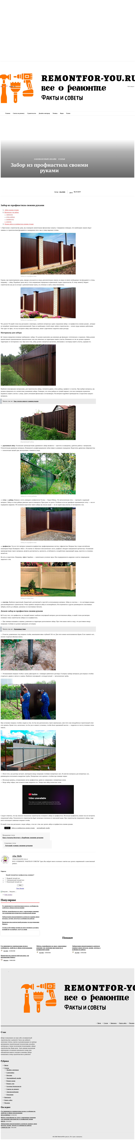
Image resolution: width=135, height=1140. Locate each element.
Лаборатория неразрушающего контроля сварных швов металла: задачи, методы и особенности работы (20, 917)
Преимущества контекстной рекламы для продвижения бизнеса (15, 956)
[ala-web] (5, 859)
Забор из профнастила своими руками (23, 828)
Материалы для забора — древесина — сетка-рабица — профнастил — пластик (11, 217)
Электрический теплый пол (15, 880)
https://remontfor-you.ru (20, 859)
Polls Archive (8, 894)
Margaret (5, 960)
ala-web (62, 192)
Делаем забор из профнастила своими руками (19, 224)
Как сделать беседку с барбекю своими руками (23, 838)
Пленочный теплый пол (14, 882)
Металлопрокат (5, 1115)
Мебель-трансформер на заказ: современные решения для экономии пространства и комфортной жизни (20, 912)
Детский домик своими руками (18, 846)
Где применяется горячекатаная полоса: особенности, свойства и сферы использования (20, 907)
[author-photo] (2, 951)
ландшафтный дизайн (43, 828)
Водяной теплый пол (13, 878)
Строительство (5, 1127)
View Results (20, 888)
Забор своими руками (11, 210)
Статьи (61, 159)
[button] (12, 86)
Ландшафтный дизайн (45, 159)
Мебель (3, 1121)
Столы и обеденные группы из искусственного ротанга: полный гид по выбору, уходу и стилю (20, 928)
